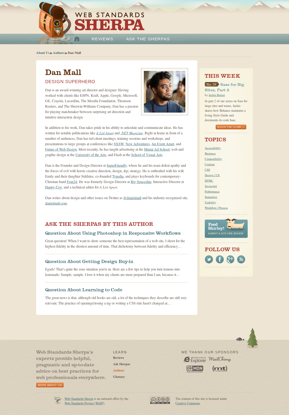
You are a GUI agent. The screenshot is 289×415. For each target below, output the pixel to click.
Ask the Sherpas (148, 39)
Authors (59, 52)
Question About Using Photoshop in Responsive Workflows (113, 233)
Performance (212, 191)
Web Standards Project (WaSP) (84, 403)
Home (77, 39)
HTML (209, 181)
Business (210, 153)
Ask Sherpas (121, 364)
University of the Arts (90, 154)
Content (210, 164)
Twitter (209, 259)
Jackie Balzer (217, 95)
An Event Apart (162, 143)
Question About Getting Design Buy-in (89, 261)
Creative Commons (187, 403)
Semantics (211, 197)
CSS (207, 170)
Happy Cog (53, 187)
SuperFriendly (117, 165)
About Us (43, 52)
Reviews (102, 39)
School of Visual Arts (146, 154)
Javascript (211, 186)
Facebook (220, 259)
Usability (210, 202)
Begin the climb (229, 127)
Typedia (118, 176)
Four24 (72, 181)
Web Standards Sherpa (89, 25)
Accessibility (213, 148)
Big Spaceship (141, 181)
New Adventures (138, 143)
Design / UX (212, 175)
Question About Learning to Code (83, 289)
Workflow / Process (216, 208)
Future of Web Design (61, 149)
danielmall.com (56, 203)
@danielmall (132, 197)
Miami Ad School (157, 149)
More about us (50, 385)
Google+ (230, 259)
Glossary (119, 376)
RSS (241, 259)
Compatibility (213, 159)
